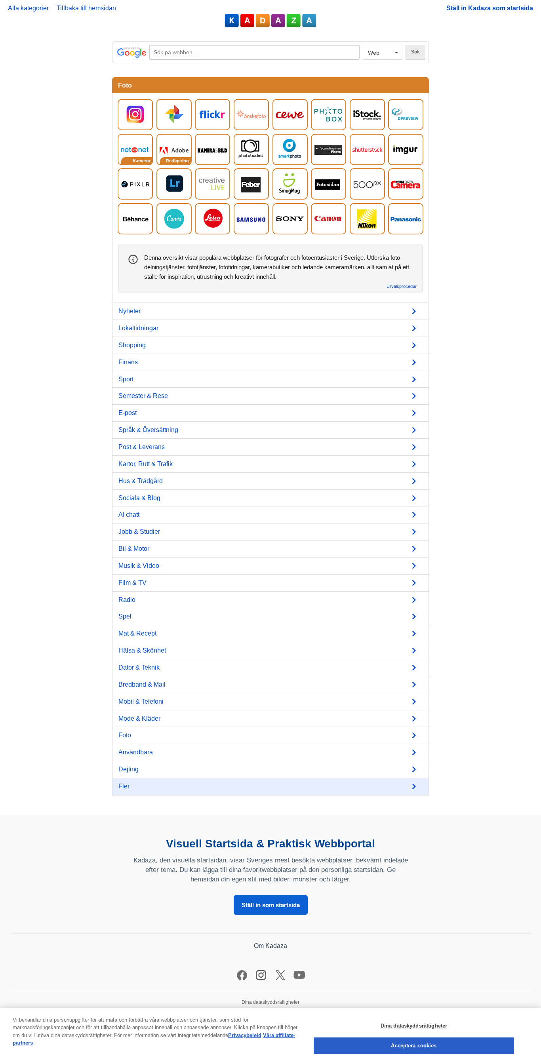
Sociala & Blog (139, 498)
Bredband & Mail (142, 684)
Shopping (132, 345)
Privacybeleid (244, 1035)
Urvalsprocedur (402, 286)
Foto (124, 735)
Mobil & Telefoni (141, 701)
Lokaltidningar (138, 328)
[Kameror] (135, 149)
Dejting (128, 769)
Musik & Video (138, 565)
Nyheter (129, 311)
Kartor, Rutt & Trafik (145, 464)
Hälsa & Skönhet (142, 650)
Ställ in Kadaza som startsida (489, 8)
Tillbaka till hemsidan (86, 8)
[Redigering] (174, 149)
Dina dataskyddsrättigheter (414, 1026)
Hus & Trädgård (140, 481)
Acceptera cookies (413, 1046)
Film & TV (132, 582)
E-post (127, 412)
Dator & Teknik (139, 667)
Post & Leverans (141, 446)
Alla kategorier (28, 8)
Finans (128, 362)
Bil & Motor (133, 548)
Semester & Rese (143, 395)
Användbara (135, 752)
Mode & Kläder (139, 718)
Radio (126, 599)
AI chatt (128, 514)
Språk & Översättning (148, 429)
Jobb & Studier (139, 531)
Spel (124, 616)
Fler (124, 786)
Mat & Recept (137, 633)
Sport (125, 379)
